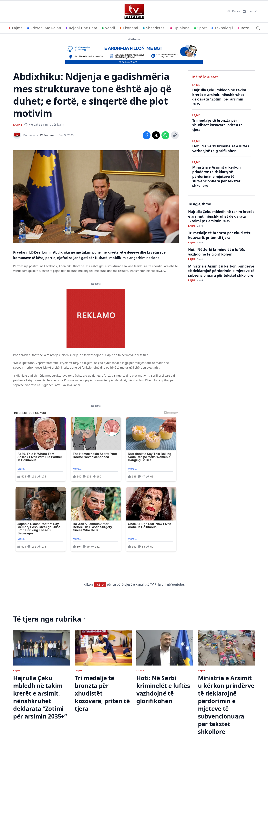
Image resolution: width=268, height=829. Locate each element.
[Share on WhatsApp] (165, 135)
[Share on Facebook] (146, 135)
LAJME (17, 124)
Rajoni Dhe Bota (83, 28)
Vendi (110, 28)
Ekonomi (130, 28)
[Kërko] (258, 28)
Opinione (181, 28)
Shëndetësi (156, 28)
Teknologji (224, 28)
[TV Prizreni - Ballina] (134, 11)
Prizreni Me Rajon (45, 28)
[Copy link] (175, 135)
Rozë (245, 28)
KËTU (100, 584)
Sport (202, 28)
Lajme (17, 28)
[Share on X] (156, 135)
